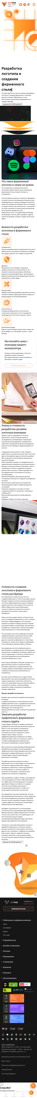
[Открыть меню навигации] (34, 4)
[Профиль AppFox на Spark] (3, 1034)
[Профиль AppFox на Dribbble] (16, 1039)
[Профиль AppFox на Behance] (20, 1039)
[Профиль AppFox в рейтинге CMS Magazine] (24, 985)
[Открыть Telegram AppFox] (24, 4)
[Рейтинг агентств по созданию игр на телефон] (13, 1018)
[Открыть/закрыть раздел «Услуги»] (31, 1092)
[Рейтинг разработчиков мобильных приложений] (13, 998)
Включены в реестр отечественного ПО (16, 1057)
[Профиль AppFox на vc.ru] (7, 1039)
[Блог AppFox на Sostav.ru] (25, 1034)
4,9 (6, 1029)
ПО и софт (6, 935)
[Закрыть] (1, 1084)
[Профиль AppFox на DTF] (20, 1034)
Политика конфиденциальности (13, 1065)
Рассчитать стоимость (18, 365)
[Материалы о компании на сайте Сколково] (7, 990)
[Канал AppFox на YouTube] (3, 1039)
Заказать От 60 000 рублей (12, 104)
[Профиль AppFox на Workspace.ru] (29, 990)
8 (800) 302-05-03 (29, 904)
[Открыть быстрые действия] (33, 1085)
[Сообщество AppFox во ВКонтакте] (29, 1034)
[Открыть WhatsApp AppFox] (28, 4)
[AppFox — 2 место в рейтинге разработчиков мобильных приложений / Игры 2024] (13, 1008)
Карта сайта (6, 1061)
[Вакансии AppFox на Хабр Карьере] (11, 1039)
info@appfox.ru (28, 901)
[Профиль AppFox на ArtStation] (18, 990)
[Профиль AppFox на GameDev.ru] (11, 1034)
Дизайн (5, 931)
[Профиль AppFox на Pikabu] (7, 1034)
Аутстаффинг (7, 928)
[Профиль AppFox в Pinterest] (33, 1034)
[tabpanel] (18, 84)
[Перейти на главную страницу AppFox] (11, 902)
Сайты (5, 924)
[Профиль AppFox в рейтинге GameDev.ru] (13, 985)
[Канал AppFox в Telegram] (25, 1039)
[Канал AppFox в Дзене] (29, 1039)
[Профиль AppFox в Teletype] (16, 1034)
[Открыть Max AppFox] (20, 4)
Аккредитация (7, 1069)
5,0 (14, 1029)
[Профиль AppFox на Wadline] (5, 985)
